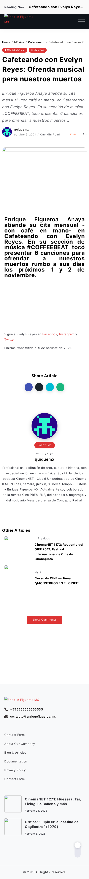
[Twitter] (16, 851)
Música (19, 42)
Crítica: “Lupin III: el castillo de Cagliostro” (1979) (52, 824)
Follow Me (45, 444)
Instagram (67, 334)
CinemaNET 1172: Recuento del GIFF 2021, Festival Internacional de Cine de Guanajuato (59, 552)
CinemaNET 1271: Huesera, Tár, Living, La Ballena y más (53, 801)
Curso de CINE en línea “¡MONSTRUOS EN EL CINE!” (57, 580)
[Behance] (34, 851)
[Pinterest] (25, 851)
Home (6, 42)
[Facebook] (6, 851)
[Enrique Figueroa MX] (19, 19)
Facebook (49, 334)
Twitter (9, 339)
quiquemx (21, 129)
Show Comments (44, 619)
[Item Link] (13, 803)
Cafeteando (36, 42)
